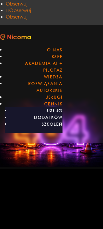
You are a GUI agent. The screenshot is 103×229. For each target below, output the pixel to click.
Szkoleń (52, 124)
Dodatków (48, 117)
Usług (54, 110)
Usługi (54, 97)
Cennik (53, 103)
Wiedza (53, 76)
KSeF (57, 56)
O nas (54, 49)
